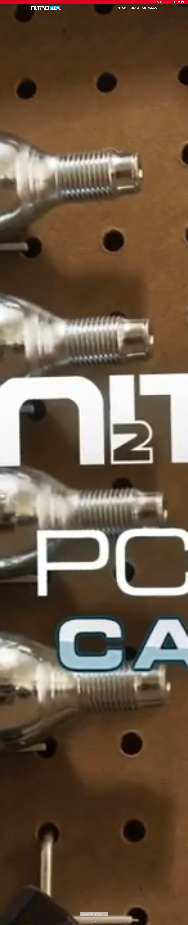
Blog (143, 8)
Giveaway (152, 8)
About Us (135, 8)
